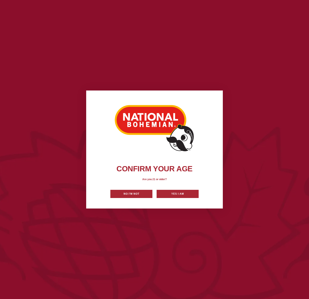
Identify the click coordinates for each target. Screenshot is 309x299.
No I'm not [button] (131, 193)
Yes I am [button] (177, 193)
